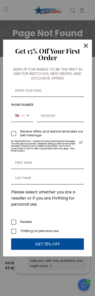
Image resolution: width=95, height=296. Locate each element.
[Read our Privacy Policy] (81, 142)
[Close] (86, 46)
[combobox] (22, 116)
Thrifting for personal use (39, 231)
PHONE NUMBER (22, 105)
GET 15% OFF (47, 244)
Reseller (26, 222)
